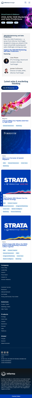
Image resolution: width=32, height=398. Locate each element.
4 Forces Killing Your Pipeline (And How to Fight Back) (15, 121)
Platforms (3, 331)
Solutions (4, 302)
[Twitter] (5, 352)
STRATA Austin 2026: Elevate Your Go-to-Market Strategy (15, 198)
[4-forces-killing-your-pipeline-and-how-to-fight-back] (16, 104)
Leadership (4, 270)
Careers (3, 272)
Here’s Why (4, 267)
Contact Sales (16, 396)
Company (4, 265)
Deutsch (3, 341)
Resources (4, 289)
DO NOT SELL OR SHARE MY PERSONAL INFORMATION (13, 358)
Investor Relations (6, 279)
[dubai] (16, 228)
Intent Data (24, 163)
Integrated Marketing (22, 206)
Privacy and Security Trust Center (9, 296)
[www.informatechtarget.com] (8, 2)
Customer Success (6, 287)
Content (3, 321)
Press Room (4, 274)
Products (4, 314)
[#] (1, 201)
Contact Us (4, 277)
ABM (4, 203)
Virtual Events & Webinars (10, 14)
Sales (16, 22)
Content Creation (12, 203)
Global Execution (5, 343)
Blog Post (4, 118)
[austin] (16, 182)
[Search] (25, 2)
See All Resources (9, 88)
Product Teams (5, 304)
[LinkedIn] (2, 352)
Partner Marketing (16, 211)
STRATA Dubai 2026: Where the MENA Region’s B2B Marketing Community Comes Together (14, 245)
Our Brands (4, 294)
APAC (3, 22)
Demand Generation (8, 125)
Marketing (9, 22)
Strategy (3, 316)
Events (4, 156)
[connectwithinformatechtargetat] (16, 142)
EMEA (17, 253)
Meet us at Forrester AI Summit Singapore (13, 158)
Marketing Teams (5, 306)
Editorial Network (5, 292)
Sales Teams (4, 309)
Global (3, 336)
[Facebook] (7, 352)
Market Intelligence (17, 208)
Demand (3, 326)
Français (3, 338)
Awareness (4, 324)
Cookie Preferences (6, 360)
